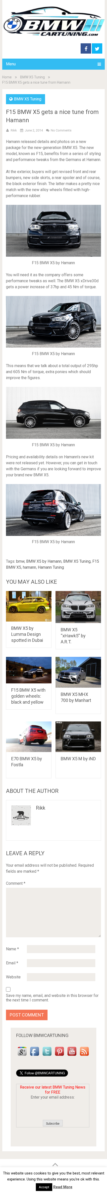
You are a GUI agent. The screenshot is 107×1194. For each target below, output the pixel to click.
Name (12, 949)
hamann (29, 567)
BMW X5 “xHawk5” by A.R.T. (73, 635)
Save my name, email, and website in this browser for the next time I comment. (52, 997)
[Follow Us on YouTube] (72, 1056)
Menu (11, 64)
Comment (15, 883)
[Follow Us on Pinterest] (59, 1056)
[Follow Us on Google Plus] (22, 1056)
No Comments (61, 130)
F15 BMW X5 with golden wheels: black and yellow (28, 696)
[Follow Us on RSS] (84, 1056)
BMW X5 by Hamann (43, 561)
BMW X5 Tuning (32, 77)
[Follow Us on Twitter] (47, 1056)
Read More (62, 1187)
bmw (20, 561)
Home (7, 77)
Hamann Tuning (51, 567)
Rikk (14, 130)
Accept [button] (44, 1187)
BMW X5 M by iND (78, 758)
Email (12, 963)
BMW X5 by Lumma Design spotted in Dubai (27, 634)
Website (13, 977)
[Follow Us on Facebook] (35, 1056)
